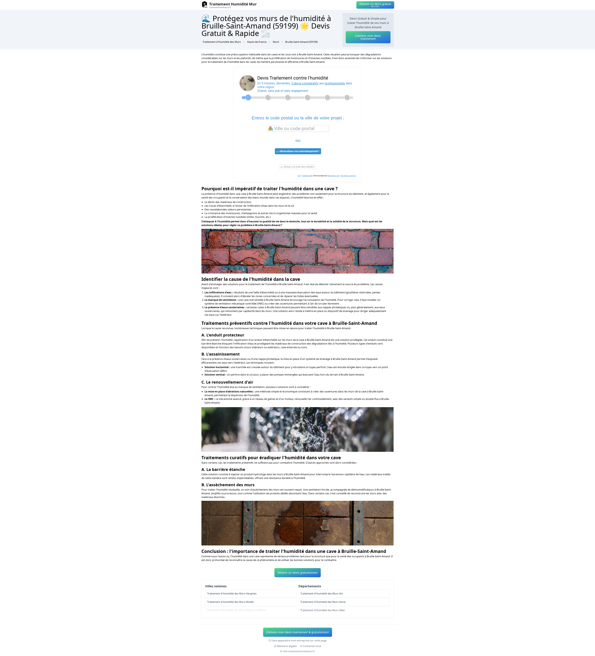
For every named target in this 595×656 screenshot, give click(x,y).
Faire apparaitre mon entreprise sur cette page (299, 640)
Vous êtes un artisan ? (348, 176)
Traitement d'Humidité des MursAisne (323, 602)
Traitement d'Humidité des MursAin (321, 593)
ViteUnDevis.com (334, 176)
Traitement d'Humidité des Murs (222, 42)
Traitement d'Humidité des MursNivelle (230, 602)
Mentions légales (287, 646)
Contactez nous (312, 646)
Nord (276, 42)
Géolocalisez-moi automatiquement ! (299, 151)
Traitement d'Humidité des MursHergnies (232, 593)
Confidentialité (307, 176)
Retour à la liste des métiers (298, 166)
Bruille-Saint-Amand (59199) (301, 42)
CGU (299, 176)
